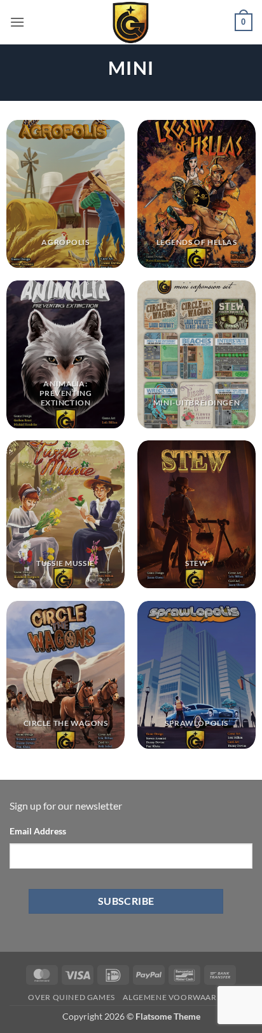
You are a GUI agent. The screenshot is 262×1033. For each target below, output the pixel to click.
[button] (17, 21)
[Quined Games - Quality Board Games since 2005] (131, 22)
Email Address (38, 831)
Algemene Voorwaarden (178, 997)
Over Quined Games (71, 997)
